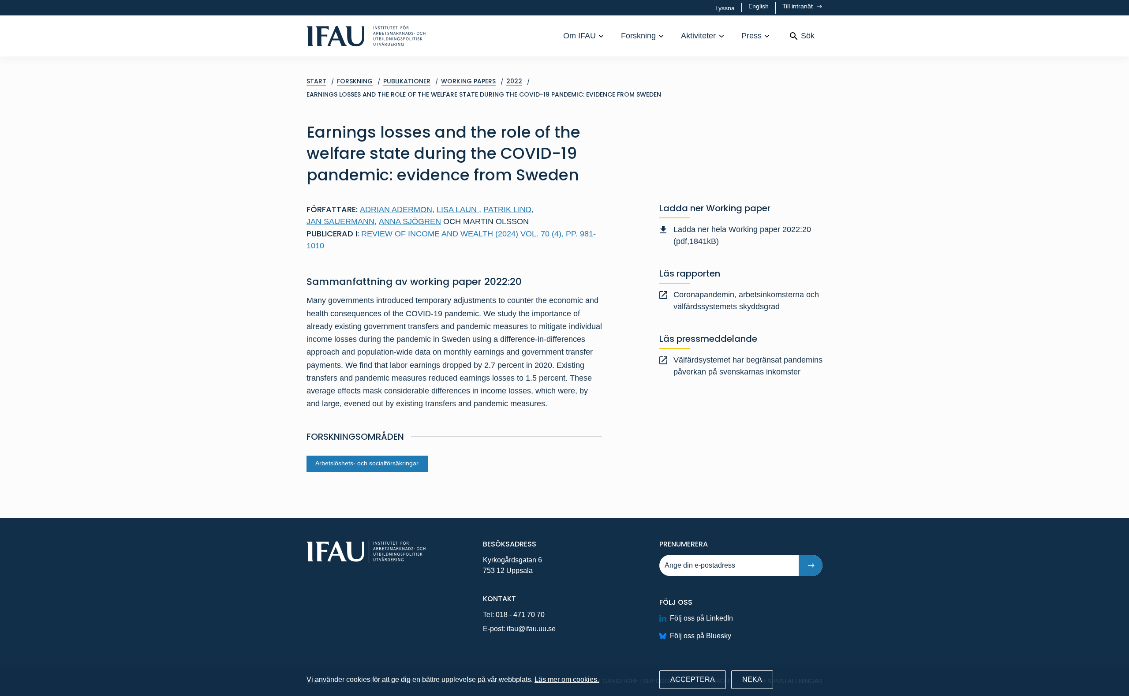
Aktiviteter (698, 35)
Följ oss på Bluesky (700, 636)
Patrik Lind (508, 209)
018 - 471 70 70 (520, 614)
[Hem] (366, 35)
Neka (752, 679)
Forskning (638, 35)
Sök (808, 35)
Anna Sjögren (410, 221)
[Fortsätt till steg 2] (810, 565)
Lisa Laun (459, 209)
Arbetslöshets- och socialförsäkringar (367, 463)
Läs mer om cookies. (567, 679)
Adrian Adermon (397, 209)
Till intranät (798, 6)
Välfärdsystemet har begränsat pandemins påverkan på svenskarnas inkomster (747, 365)
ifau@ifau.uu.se (531, 628)
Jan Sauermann (342, 221)
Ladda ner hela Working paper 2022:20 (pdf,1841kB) (742, 235)
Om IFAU (579, 35)
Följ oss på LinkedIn (701, 618)
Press (751, 35)
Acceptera (692, 679)
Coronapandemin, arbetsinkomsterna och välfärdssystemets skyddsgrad (746, 300)
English (758, 6)
